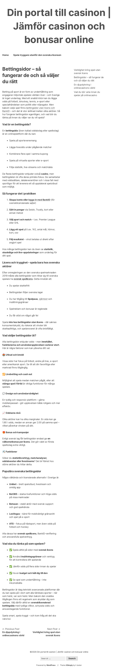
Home (5, 55)
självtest (43, 299)
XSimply (69, 665)
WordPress (51, 665)
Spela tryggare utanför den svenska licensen (37, 55)
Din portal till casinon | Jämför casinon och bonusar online (59, 26)
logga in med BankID (39, 199)
